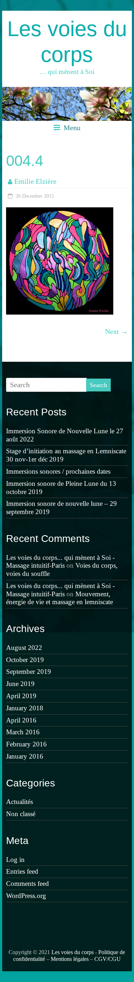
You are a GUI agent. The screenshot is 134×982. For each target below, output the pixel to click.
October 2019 (25, 659)
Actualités (19, 801)
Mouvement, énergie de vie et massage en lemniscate (59, 598)
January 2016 (24, 756)
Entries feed (22, 871)
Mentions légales (70, 959)
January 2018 (24, 708)
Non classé (20, 814)
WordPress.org (26, 895)
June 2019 (20, 683)
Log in (15, 859)
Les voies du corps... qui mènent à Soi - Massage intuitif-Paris (60, 561)
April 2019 (21, 696)
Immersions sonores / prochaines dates (58, 471)
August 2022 (24, 647)
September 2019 (28, 671)
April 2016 (21, 720)
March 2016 (23, 732)
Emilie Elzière (35, 181)
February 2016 (26, 744)
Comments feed (27, 883)
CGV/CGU (107, 959)
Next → (116, 331)
